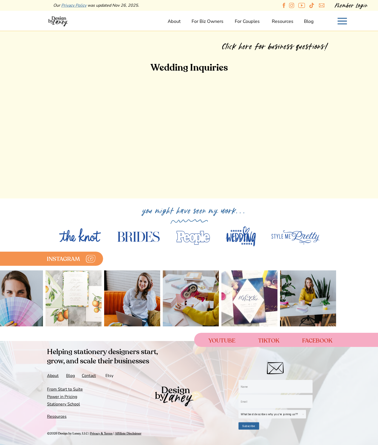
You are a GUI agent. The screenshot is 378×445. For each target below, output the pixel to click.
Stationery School (63, 404)
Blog (70, 375)
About (53, 375)
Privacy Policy (73, 5)
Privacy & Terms (101, 433)
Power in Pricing (62, 397)
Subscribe (248, 426)
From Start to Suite (65, 389)
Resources (57, 416)
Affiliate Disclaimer (128, 433)
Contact (89, 375)
